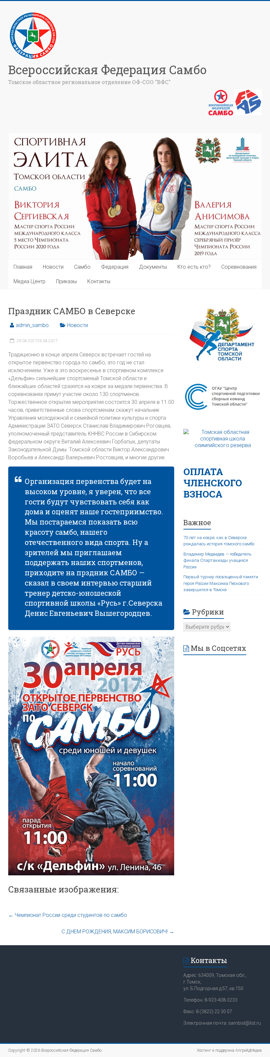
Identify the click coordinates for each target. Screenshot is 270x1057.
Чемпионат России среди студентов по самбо (67, 915)
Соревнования (238, 267)
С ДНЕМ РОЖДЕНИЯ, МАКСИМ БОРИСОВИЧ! (118, 931)
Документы (153, 267)
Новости (53, 267)
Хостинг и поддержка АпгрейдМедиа (229, 1050)
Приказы (66, 281)
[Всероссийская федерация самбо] (220, 92)
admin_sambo (32, 325)
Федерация (114, 267)
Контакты (98, 281)
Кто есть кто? (194, 267)
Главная (23, 267)
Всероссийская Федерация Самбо (107, 69)
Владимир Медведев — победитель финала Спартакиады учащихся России (217, 560)
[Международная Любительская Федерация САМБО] (248, 92)
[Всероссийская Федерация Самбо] (33, 14)
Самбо (82, 267)
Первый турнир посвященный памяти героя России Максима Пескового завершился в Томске (220, 583)
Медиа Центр (29, 281)
